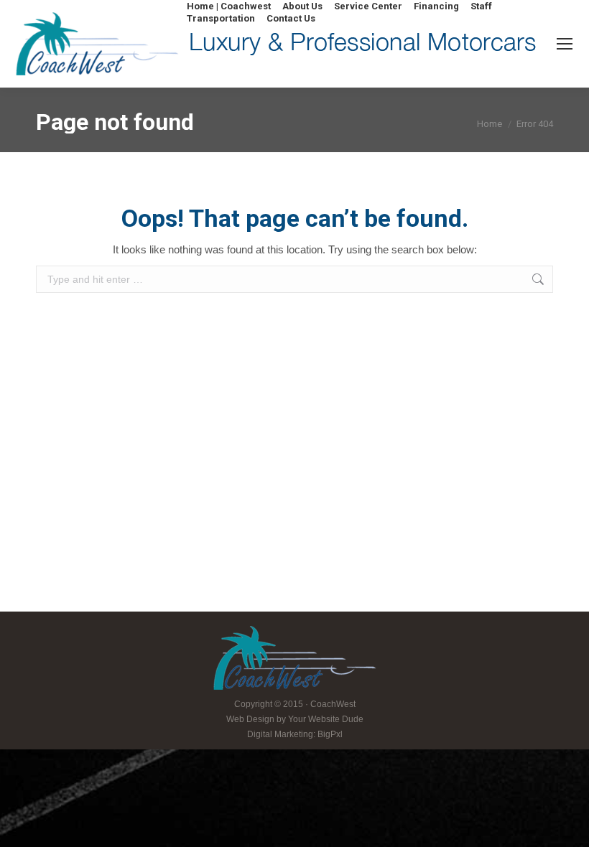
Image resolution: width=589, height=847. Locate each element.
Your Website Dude (325, 719)
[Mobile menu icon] (565, 44)
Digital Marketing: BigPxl (295, 734)
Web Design (250, 719)
